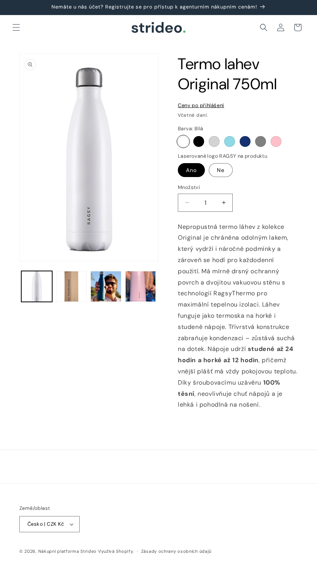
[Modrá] (245, 141)
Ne (221, 170)
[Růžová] (276, 141)
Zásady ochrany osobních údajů (176, 551)
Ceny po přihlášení (201, 105)
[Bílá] (183, 141)
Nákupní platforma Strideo (67, 551)
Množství (189, 187)
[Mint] (229, 141)
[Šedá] (260, 141)
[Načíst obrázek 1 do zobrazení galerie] (36, 286)
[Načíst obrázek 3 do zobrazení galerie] (71, 286)
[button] (16, 27)
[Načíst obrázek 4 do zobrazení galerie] (105, 286)
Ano (191, 170)
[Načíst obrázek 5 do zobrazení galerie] (140, 286)
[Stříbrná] (214, 141)
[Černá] (198, 141)
